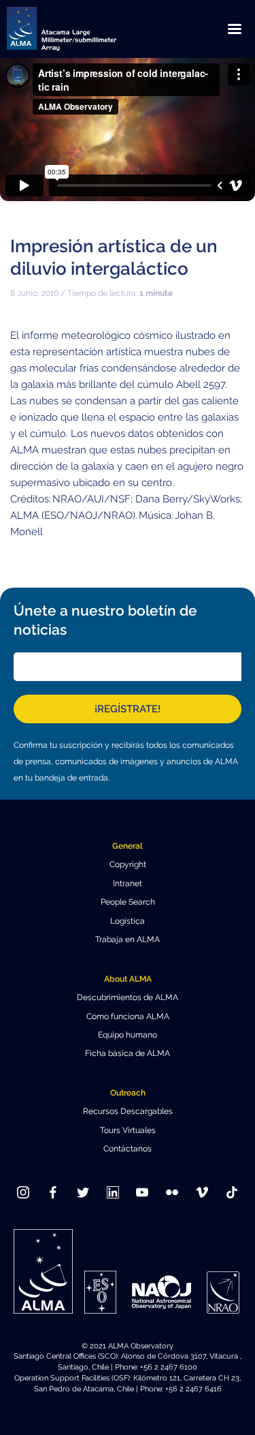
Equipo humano (127, 1035)
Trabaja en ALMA (127, 939)
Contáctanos (127, 1148)
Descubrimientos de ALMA (127, 997)
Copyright (127, 864)
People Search (128, 902)
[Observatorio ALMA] (78, 29)
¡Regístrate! (127, 709)
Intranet (127, 883)
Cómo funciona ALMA (127, 1016)
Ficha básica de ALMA (127, 1053)
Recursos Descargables (128, 1111)
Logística (127, 921)
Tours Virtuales (128, 1130)
